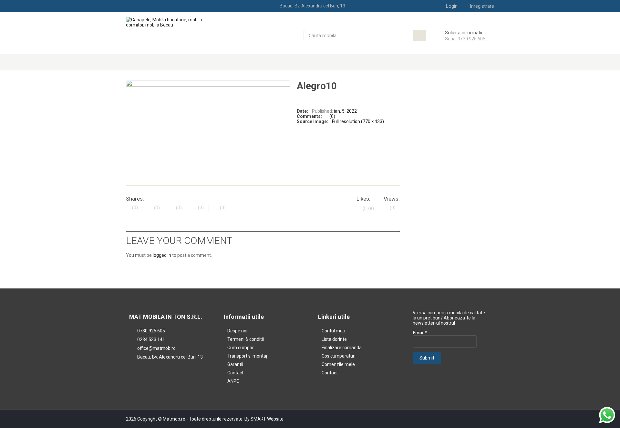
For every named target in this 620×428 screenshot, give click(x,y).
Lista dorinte (334, 339)
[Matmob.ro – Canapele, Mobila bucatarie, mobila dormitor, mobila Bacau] (168, 22)
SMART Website (267, 419)
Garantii (235, 364)
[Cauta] (419, 35)
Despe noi (237, 330)
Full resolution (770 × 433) (358, 121)
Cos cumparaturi (339, 356)
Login (452, 6)
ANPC (233, 381)
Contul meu (333, 330)
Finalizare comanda (342, 347)
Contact (235, 372)
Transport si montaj (247, 356)
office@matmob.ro (156, 348)
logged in (162, 255)
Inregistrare (482, 6)
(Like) (368, 208)
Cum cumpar (240, 347)
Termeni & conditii (245, 339)
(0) (332, 116)
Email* (420, 332)
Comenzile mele (338, 364)
